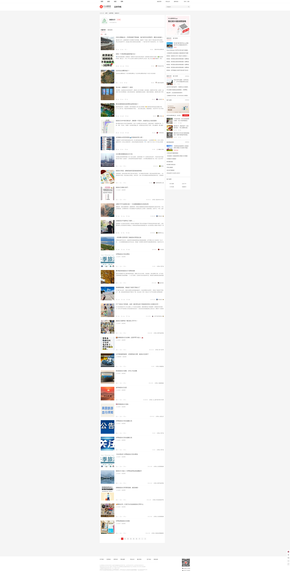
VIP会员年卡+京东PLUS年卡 (173, 173)
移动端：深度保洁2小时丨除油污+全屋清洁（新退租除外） (180, 56)
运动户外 (184, 183)
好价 (108, 1)
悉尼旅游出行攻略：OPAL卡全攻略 (126, 371)
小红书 (118, 189)
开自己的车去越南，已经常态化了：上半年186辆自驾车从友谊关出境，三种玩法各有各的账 (181, 81)
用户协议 (149, 559)
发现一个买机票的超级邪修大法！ (126, 54)
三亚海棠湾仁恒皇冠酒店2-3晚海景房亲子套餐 (177, 53)
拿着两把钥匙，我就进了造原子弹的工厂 (128, 287)
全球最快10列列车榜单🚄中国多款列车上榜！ (129, 137)
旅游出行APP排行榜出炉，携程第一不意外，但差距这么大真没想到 (136, 120)
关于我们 (102, 559)
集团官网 (159, 1)
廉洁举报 (139, 559)
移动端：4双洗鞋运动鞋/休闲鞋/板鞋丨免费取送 (178, 64)
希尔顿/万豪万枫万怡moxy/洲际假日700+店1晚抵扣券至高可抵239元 (181, 44)
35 (176, 130)
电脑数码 (184, 186)
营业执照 (143, 566)
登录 (185, 1)
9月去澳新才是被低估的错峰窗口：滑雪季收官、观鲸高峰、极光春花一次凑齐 (185, 89)
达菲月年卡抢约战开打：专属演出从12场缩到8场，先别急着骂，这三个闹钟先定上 (186, 87)
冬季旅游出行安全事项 (122, 254)
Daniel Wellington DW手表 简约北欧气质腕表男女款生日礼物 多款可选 (183, 50)
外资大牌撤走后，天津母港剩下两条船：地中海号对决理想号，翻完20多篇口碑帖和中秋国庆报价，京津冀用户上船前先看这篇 (140, 37)
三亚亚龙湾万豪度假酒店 (172, 153)
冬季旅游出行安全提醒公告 (124, 421)
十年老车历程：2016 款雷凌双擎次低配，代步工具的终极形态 (181, 119)
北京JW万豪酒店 (170, 170)
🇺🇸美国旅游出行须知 (122, 404)
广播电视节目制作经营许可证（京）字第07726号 (110, 568)
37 (176, 123)
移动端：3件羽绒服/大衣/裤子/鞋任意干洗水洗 (177, 70)
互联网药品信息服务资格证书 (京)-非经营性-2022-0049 (130, 566)
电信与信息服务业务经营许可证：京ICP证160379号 (123, 565)
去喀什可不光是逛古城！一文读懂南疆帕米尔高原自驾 (132, 204)
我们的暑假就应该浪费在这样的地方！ (127, 104)
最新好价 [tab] (169, 38)
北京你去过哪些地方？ (122, 70)
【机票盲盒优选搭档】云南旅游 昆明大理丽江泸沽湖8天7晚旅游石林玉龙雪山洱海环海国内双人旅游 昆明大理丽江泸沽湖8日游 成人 (181, 147)
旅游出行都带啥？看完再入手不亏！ (127, 321)
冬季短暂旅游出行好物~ (123, 521)
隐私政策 (156, 559)
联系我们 (109, 559)
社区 (115, 1)
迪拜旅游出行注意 (121, 387)
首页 (106, 13)
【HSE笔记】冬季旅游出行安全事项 (127, 454)
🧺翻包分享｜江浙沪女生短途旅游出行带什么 (129, 504)
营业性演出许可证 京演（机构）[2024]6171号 (109, 566)
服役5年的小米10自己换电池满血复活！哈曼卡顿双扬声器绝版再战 (181, 134)
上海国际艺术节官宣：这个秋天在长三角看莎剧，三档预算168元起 (182, 95)
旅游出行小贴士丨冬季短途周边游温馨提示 (129, 471)
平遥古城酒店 (170, 167)
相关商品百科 (170, 142)
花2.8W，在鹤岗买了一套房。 (125, 87)
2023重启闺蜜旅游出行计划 (124, 154)
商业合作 (168, 1)
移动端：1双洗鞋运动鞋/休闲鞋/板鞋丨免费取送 (178, 58)
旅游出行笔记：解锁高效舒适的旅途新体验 (129, 170)
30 (176, 137)
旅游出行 (117, 13)
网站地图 (123, 559)
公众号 (118, 256)
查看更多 (187, 76)
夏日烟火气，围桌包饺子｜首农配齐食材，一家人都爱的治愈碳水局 (181, 127)
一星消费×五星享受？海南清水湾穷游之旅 (128, 237)
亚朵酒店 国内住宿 (171, 164)
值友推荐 (123, 189)
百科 (122, 1)
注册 (188, 1)
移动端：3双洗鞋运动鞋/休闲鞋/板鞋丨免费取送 (178, 61)
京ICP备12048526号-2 (139, 565)
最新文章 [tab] (169, 76)
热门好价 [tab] (175, 38)
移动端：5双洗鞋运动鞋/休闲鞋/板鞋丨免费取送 (178, 67)
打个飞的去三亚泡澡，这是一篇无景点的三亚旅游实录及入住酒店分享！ (137, 304)
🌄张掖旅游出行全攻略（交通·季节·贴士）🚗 (129, 337)
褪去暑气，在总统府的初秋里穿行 (174, 92)
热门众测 (169, 100)
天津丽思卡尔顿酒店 (171, 158)
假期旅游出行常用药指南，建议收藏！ (127, 487)
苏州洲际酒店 (170, 161)
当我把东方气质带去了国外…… (125, 221)
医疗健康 (172, 183)
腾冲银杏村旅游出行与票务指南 (125, 271)
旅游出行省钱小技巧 (122, 187)
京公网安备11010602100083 (106, 565)
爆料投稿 (176, 1)
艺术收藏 (172, 186)
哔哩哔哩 (119, 356)
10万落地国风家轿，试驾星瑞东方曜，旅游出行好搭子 (132, 354)
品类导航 (117, 7)
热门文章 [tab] (175, 76)
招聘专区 (116, 559)
